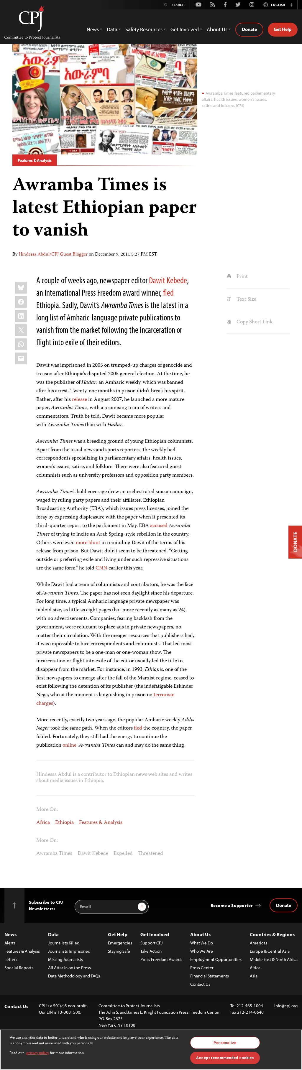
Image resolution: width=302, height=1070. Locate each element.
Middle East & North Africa (274, 959)
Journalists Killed (63, 943)
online (69, 745)
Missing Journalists (65, 959)
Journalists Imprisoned (69, 951)
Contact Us (200, 984)
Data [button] (112, 29)
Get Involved (154, 934)
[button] (291, 4)
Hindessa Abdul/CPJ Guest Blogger (53, 255)
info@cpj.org (286, 1005)
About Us (200, 934)
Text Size (245, 299)
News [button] (93, 29)
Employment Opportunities (216, 959)
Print (241, 276)
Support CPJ (151, 943)
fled (168, 292)
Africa (43, 822)
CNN (101, 568)
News (10, 934)
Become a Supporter (232, 905)
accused (159, 525)
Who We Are (201, 951)
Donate (249, 29)
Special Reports (18, 967)
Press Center (202, 967)
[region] (151, 1049)
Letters (10, 959)
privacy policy (37, 1053)
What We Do (201, 943)
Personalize (225, 1043)
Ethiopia (64, 822)
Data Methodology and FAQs (74, 976)
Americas (258, 943)
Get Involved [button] (184, 29)
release (79, 399)
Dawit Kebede (168, 280)
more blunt (88, 543)
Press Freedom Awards (161, 959)
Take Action (151, 951)
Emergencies (120, 943)
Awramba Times (54, 853)
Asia (253, 976)
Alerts (9, 943)
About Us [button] (217, 29)
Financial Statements (209, 976)
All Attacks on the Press (69, 967)
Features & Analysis (35, 160)
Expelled (123, 853)
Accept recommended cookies (225, 1058)
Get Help (283, 29)
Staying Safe (119, 951)
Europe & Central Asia (270, 951)
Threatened (150, 853)
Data (53, 934)
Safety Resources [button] (144, 29)
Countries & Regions (272, 934)
